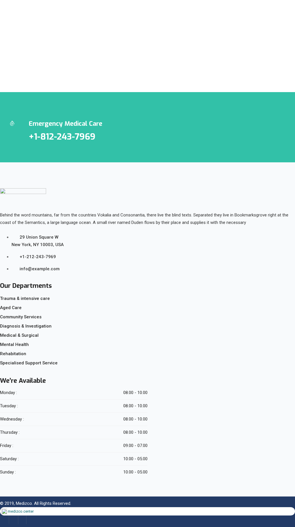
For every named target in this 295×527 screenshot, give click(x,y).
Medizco (24, 503)
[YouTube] (31, 519)
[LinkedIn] (22, 519)
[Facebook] (5, 519)
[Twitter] (13, 519)
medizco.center (21, 511)
